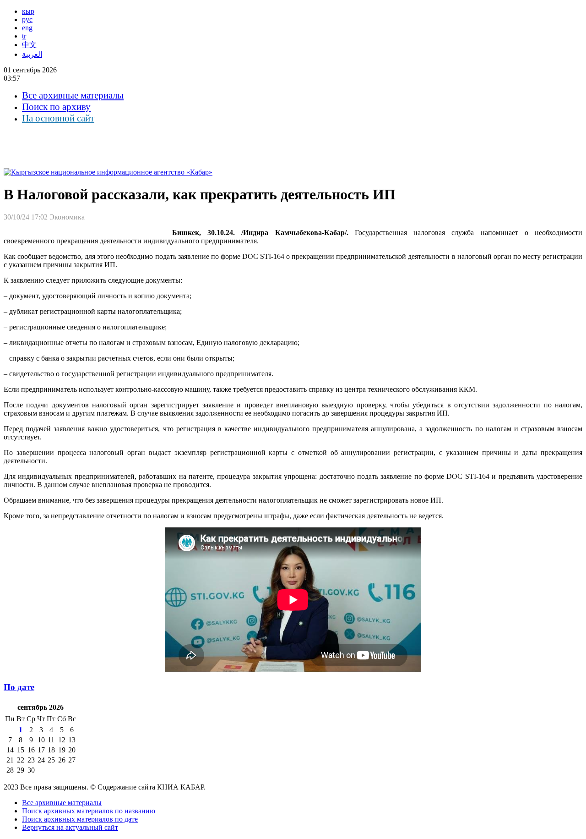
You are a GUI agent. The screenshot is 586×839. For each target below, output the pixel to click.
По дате (19, 687)
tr (24, 36)
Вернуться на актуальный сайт (70, 827)
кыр (28, 11)
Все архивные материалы (73, 95)
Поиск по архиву (56, 106)
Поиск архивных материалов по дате (80, 819)
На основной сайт (58, 118)
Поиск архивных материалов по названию (88, 811)
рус (27, 19)
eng (27, 28)
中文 (29, 45)
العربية (32, 54)
